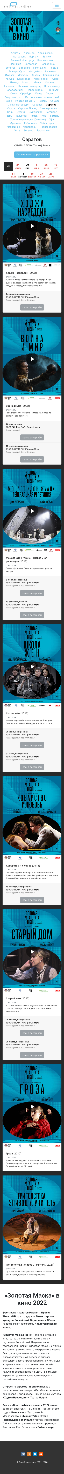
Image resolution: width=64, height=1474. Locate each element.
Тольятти (21, 115)
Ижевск (10, 75)
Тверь (8, 115)
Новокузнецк (52, 86)
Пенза (38, 93)
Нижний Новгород (29, 86)
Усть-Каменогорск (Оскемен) (28, 119)
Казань (36, 75)
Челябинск (13, 126)
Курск (55, 78)
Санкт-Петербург (18, 104)
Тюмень (54, 115)
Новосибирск (35, 89)
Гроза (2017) (13, 1153)
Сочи (10, 111)
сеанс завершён (32, 307)
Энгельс (28, 130)
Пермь (50, 93)
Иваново (50, 71)
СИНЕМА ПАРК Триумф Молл (32, 145)
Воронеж (24, 67)
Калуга (10, 78)
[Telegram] (34, 1454)
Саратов (51, 104)
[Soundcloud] (40, 1454)
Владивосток (45, 60)
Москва (49, 82)
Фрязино (15, 123)
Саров (11, 108)
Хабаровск (30, 123)
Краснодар (23, 78)
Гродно (54, 67)
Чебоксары (47, 123)
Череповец (29, 126)
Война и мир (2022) (18, 405)
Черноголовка (48, 126)
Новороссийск (14, 89)
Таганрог (51, 111)
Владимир (15, 63)
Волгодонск (48, 63)
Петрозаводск (13, 97)
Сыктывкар (35, 111)
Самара (55, 100)
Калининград (51, 75)
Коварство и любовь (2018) (23, 865)
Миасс (26, 82)
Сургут (21, 111)
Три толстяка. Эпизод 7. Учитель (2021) (30, 1264)
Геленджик (39, 67)
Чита (17, 130)
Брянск (46, 56)
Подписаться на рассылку (32, 154)
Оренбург (26, 93)
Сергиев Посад (27, 108)
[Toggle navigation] (56, 5)
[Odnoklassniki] (29, 1454)
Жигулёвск (35, 71)
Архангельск (45, 52)
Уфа (51, 119)
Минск (37, 82)
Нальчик (9, 86)
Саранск (37, 104)
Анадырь (29, 52)
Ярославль (43, 130)
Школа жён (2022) (17, 713)
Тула (43, 115)
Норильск (53, 89)
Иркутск (23, 75)
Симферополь (48, 108)
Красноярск (41, 78)
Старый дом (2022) (17, 998)
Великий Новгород (22, 60)
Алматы (15, 52)
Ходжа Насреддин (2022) (21, 272)
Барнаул (34, 56)
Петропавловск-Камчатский (42, 97)
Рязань (43, 100)
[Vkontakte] (23, 1454)
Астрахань (19, 56)
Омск (13, 93)
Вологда (11, 67)
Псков (8, 100)
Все (8, 166)
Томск (34, 115)
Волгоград (31, 63)
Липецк (14, 82)
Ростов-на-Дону (25, 100)
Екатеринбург (17, 71)
